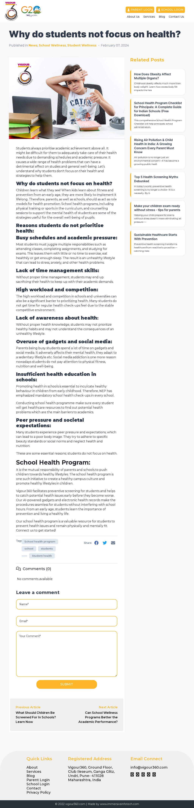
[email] (113, 543)
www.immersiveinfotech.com (119, 804)
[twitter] (105, 543)
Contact (34, 788)
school (28, 548)
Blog (162, 16)
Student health (42, 555)
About (32, 767)
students (47, 548)
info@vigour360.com (149, 767)
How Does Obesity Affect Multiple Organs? (152, 76)
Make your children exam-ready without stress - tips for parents (157, 208)
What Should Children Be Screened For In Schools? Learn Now (36, 717)
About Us (133, 16)
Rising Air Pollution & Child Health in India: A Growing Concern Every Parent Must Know (154, 146)
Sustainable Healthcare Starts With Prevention (155, 237)
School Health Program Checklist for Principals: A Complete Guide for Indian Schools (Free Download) (158, 109)
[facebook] (96, 543)
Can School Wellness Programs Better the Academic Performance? (98, 717)
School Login (172, 9)
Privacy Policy (39, 792)
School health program (39, 541)
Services (149, 16)
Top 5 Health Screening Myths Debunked (156, 179)
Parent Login (142, 9)
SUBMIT (66, 684)
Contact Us (176, 16)
